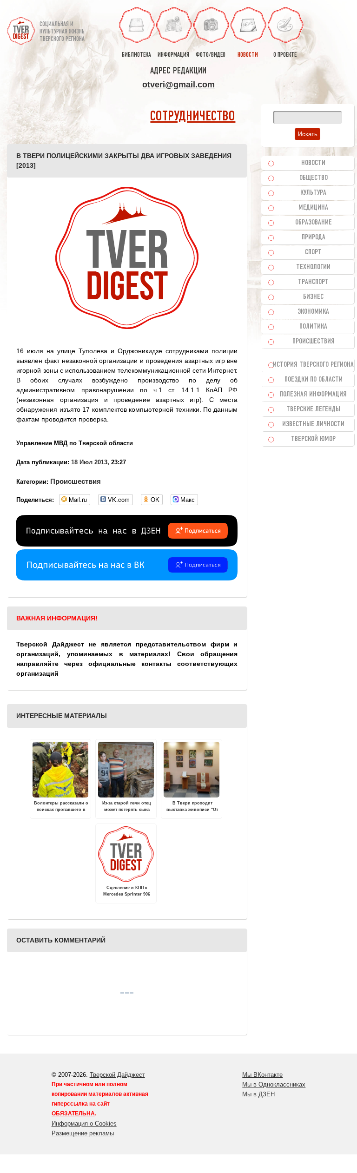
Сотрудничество (192, 117)
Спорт (313, 252)
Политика (313, 326)
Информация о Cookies (84, 1123)
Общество (313, 178)
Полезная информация (313, 394)
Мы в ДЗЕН (258, 1094)
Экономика (313, 312)
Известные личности (313, 424)
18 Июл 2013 (89, 462)
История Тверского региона (313, 365)
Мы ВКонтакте (262, 1074)
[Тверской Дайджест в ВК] (127, 578)
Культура (313, 193)
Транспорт (313, 282)
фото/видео (210, 55)
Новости (313, 163)
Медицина (313, 207)
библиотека (136, 55)
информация (173, 55)
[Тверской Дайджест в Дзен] (127, 544)
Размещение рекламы (83, 1133)
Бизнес (313, 297)
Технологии (313, 267)
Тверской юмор (313, 439)
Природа (313, 237)
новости (248, 55)
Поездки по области (313, 379)
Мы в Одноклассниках (273, 1084)
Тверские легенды (313, 409)
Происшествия (75, 481)
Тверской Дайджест (117, 1074)
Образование (313, 222)
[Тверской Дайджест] (21, 27)
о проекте (285, 55)
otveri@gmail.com (178, 84)
